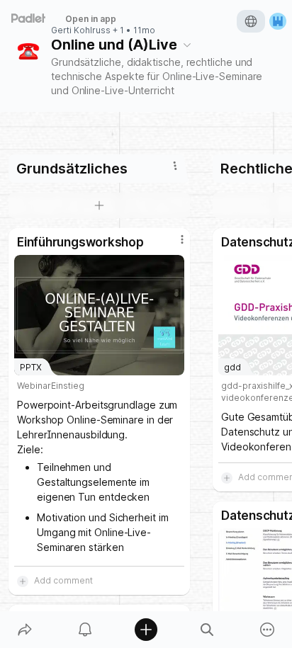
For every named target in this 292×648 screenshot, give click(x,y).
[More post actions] (173, 245)
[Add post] (146, 629)
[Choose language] (251, 21)
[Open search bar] (207, 629)
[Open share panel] (25, 629)
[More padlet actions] (267, 629)
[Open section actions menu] (175, 165)
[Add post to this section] (99, 205)
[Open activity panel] (86, 629)
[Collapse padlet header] (187, 44)
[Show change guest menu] (277, 21)
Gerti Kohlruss (81, 30)
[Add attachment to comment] (23, 581)
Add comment (63, 580)
